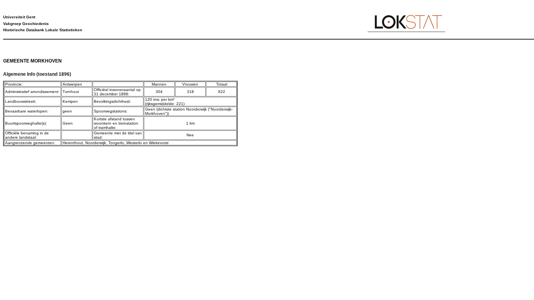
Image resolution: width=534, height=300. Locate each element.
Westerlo (134, 143)
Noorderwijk (95, 143)
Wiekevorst (158, 143)
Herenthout (73, 143)
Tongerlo (116, 143)
